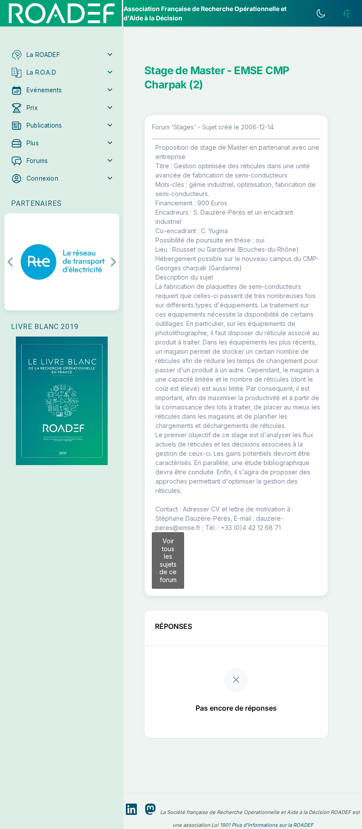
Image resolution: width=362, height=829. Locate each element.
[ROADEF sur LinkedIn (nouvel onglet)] (131, 809)
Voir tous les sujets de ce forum (168, 560)
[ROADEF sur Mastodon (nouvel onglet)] (150, 809)
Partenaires (36, 203)
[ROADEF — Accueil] (62, 13)
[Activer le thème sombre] (320, 13)
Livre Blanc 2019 (45, 326)
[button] (61, 55)
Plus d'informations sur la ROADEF (272, 825)
